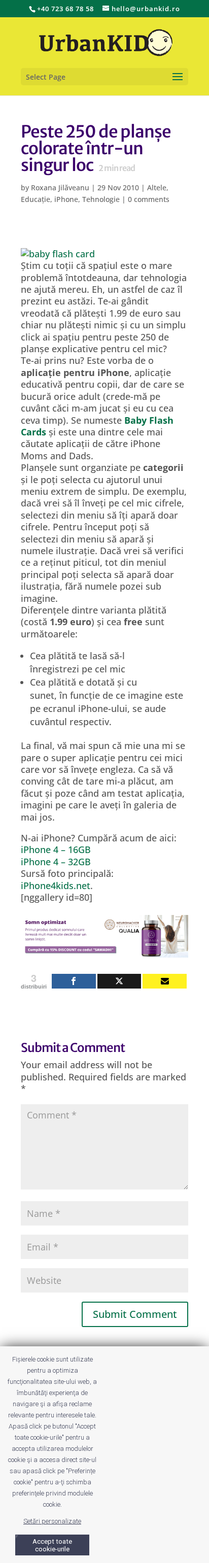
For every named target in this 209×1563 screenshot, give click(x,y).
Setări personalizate (52, 1521)
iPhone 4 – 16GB (56, 849)
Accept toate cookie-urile (52, 1545)
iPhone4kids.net (55, 885)
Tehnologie (101, 199)
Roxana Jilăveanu (60, 187)
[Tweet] (119, 981)
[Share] (74, 981)
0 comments (148, 199)
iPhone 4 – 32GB (56, 862)
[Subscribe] (165, 981)
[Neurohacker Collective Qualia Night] (104, 951)
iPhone (66, 199)
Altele (156, 187)
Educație (35, 199)
